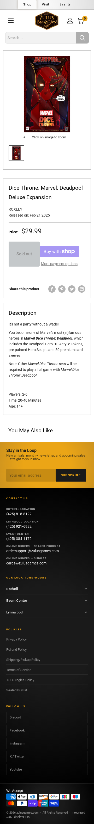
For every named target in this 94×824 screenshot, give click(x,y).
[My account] (70, 20)
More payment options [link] (59, 264)
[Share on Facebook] (52, 289)
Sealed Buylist (16, 690)
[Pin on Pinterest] (62, 289)
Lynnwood (14, 612)
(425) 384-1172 (19, 539)
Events (65, 4)
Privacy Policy (16, 639)
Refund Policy (16, 649)
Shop (27, 4)
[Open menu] (11, 21)
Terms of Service (18, 670)
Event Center (16, 600)
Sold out (24, 253)
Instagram (17, 743)
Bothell (12, 589)
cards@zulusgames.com (26, 563)
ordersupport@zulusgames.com (32, 551)
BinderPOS (21, 817)
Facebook (17, 730)
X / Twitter (17, 756)
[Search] (82, 38)
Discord (15, 717)
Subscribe (71, 475)
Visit (45, 4)
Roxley (15, 209)
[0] (80, 20)
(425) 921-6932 (19, 526)
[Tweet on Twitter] (71, 289)
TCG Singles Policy (20, 680)
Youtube (16, 769)
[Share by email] (81, 289)
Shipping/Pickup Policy (23, 660)
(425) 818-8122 (19, 514)
